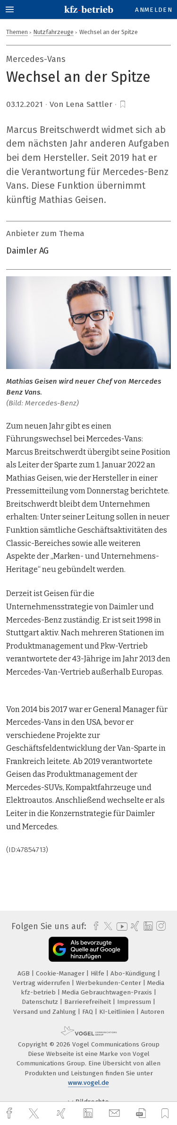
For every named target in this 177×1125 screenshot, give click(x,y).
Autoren (152, 1012)
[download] (140, 1113)
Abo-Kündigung (134, 973)
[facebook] (10, 1113)
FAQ (88, 1012)
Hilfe (98, 973)
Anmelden (153, 10)
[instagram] (160, 926)
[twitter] (34, 1113)
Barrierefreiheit (88, 1002)
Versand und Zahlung (45, 1012)
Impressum (135, 1002)
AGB (24, 973)
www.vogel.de (88, 1083)
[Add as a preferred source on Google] (88, 949)
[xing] (62, 1113)
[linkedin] (89, 1113)
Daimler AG (27, 251)
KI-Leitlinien (117, 1012)
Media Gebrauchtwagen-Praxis (108, 992)
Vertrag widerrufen (42, 983)
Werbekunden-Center (109, 983)
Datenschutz (41, 1002)
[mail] (115, 1113)
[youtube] (120, 926)
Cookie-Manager (61, 973)
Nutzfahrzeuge (54, 31)
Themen (17, 31)
